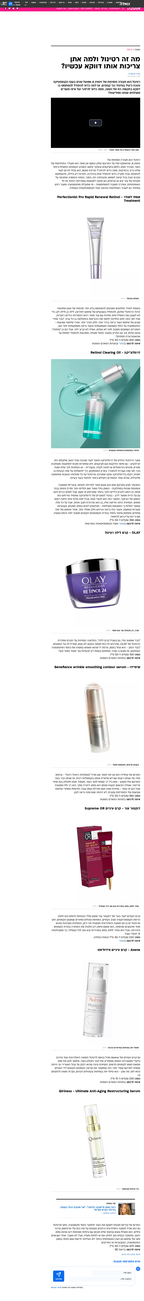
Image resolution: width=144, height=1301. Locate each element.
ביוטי (129, 1254)
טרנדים (104, 9)
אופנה (33, 3)
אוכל (70, 3)
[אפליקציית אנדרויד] (17, 8)
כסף (76, 3)
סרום (124, 1254)
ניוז (123, 9)
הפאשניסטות (114, 9)
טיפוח (97, 9)
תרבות (92, 3)
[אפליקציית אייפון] (13, 8)
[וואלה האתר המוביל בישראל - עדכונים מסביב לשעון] (125, 3)
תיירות (52, 3)
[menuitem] (108, 3)
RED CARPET (87, 9)
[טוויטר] (9, 8)
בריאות (62, 3)
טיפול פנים (135, 1254)
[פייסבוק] (5, 8)
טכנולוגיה (43, 3)
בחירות (101, 3)
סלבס (84, 3)
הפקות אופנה (73, 9)
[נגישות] (4, 3)
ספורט (109, 3)
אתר (121, 343)
